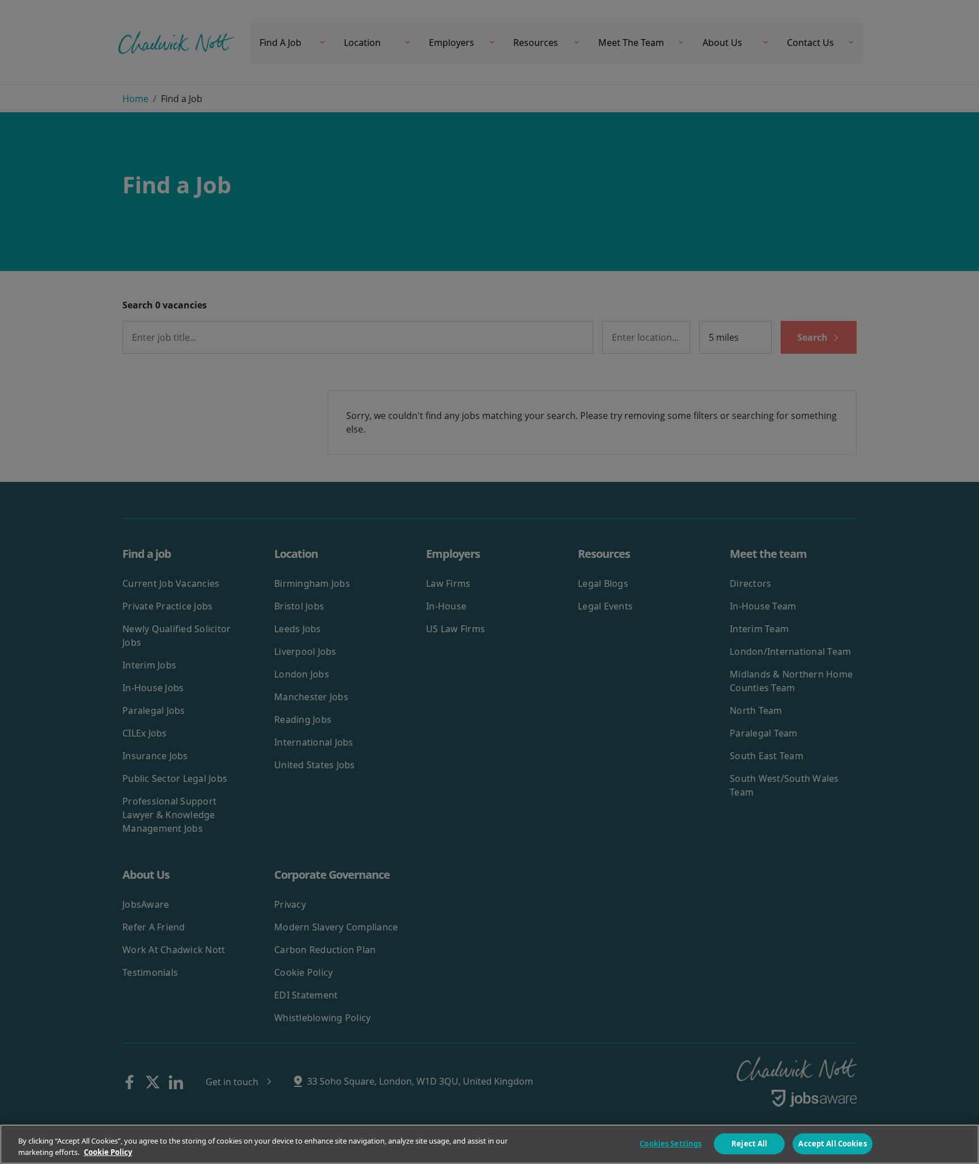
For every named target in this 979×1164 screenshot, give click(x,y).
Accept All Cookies (832, 1143)
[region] (489, 1144)
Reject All (749, 1143)
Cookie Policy (108, 1152)
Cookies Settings (670, 1143)
